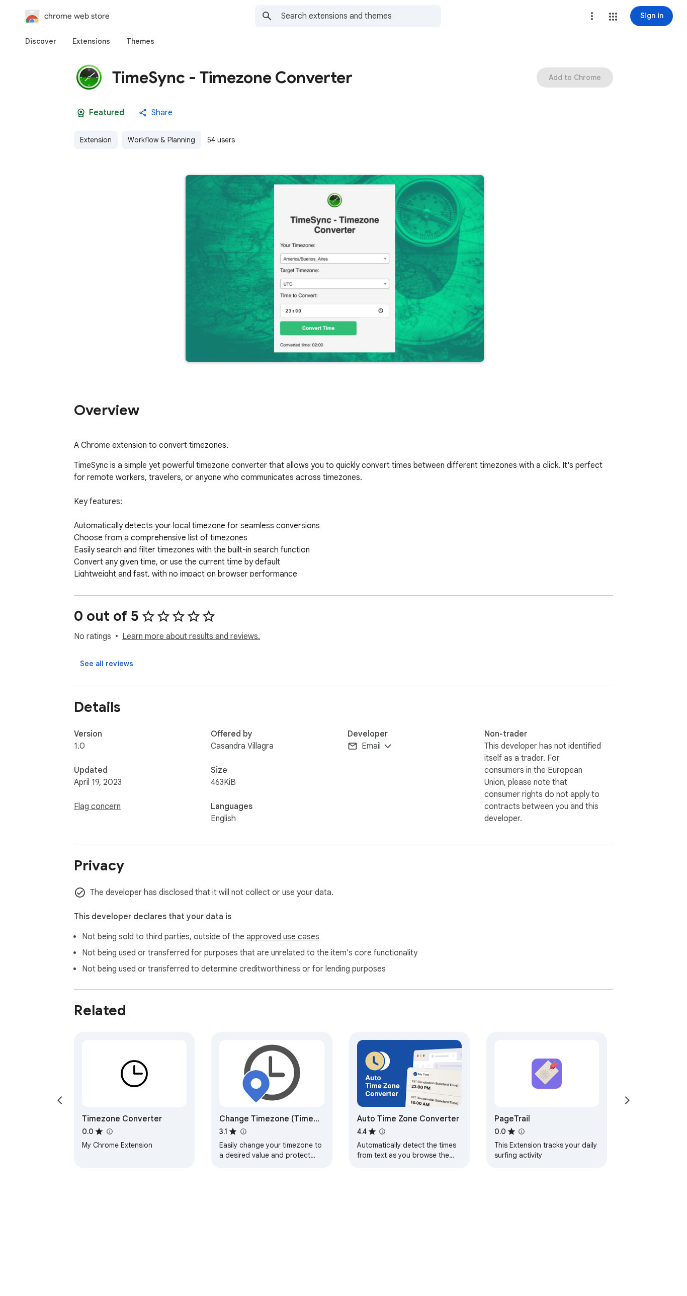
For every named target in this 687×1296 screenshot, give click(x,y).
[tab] (40, 41)
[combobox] (361, 16)
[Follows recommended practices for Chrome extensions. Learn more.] (81, 113)
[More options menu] (592, 16)
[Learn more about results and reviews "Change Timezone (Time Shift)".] (243, 1131)
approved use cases (282, 937)
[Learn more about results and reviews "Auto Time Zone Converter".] (382, 1131)
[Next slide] (627, 1100)
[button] (613, 17)
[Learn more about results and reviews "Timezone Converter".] (109, 1131)
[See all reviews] (106, 664)
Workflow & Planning (161, 139)
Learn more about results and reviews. (191, 636)
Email (371, 746)
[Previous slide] (60, 1100)
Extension (96, 139)
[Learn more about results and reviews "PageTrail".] (521, 1131)
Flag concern (97, 806)
